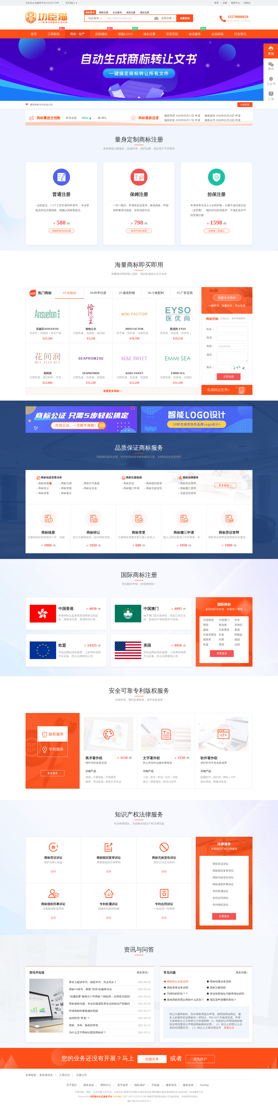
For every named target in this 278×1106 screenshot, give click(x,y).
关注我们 (70, 3)
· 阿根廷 (237, 634)
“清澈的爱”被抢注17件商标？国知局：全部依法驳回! (99, 996)
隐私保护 (139, 1085)
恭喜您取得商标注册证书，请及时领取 (49, 104)
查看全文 (229, 1027)
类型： (210, 346)
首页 (34, 34)
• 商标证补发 (89, 488)
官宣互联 (172, 34)
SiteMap (204, 1085)
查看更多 (222, 653)
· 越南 (204, 629)
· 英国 (220, 644)
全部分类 (166, 18)
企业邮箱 (217, 34)
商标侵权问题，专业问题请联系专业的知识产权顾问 (99, 1003)
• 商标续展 (43, 483)
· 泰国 (236, 629)
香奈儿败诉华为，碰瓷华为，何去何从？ (93, 982)
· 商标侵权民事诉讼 (222, 884)
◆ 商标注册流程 (216, 987)
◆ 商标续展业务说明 (219, 981)
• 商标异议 (128, 483)
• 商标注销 (65, 483)
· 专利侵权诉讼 (219, 904)
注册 (225, 3)
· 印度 (220, 634)
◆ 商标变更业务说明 (176, 987)
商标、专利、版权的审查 (83, 1025)
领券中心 (235, 3)
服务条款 (88, 1085)
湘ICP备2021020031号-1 (139, 1101)
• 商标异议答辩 (187, 483)
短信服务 (195, 34)
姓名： (210, 329)
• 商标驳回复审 (153, 483)
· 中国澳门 (223, 620)
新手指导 (122, 1085)
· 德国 (236, 639)
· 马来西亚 (223, 629)
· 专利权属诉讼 (219, 891)
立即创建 (228, 376)
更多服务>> (225, 485)
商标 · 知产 (77, 34)
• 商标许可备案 (91, 483)
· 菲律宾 (237, 624)
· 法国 (236, 644)
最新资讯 (171, 1085)
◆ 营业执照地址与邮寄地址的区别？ (228, 993)
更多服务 (52, 773)
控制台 (247, 3)
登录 (216, 3)
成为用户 (200, 1059)
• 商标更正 (65, 493)
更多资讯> (143, 972)
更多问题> (242, 972)
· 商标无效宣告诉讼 (222, 877)
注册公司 (81, 1075)
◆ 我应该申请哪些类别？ (221, 999)
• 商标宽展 (65, 488)
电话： (210, 337)
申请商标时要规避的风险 (83, 1010)
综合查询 (94, 18)
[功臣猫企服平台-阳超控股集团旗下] (46, 22)
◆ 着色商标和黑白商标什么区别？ (184, 999)
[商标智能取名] (139, 69)
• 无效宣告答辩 (187, 493)
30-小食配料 (156, 292)
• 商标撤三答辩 (187, 488)
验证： (210, 367)
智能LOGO (125, 34)
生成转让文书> (218, 390)
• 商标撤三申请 (130, 488)
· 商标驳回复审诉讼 (222, 870)
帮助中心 (105, 1085)
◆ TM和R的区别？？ (176, 993)
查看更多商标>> (112, 391)
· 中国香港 (207, 620)
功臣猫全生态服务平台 (101, 1096)
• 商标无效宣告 (153, 488)
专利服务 (56, 749)
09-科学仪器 (98, 292)
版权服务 (56, 734)
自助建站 (101, 34)
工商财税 (53, 34)
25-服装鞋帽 (127, 292)
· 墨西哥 (206, 639)
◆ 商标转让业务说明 (176, 981)
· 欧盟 (204, 644)
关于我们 (71, 1085)
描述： (210, 354)
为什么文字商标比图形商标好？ (87, 1032)
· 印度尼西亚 (208, 634)
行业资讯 (240, 34)
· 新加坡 (222, 624)
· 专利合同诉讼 (219, 898)
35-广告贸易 (185, 292)
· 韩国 (204, 624)
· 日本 (236, 620)
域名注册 (149, 34)
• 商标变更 (43, 493)
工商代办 (64, 1075)
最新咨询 (188, 1085)
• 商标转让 (43, 488)
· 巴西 (220, 639)
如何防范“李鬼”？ (79, 1018)
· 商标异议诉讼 (219, 863)
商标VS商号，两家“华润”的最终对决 (90, 989)
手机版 (155, 1085)
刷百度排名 (46, 1075)
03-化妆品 (69, 292)
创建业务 (152, 1059)
